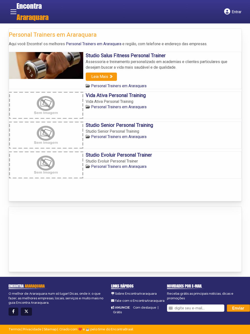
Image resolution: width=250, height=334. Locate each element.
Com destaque (144, 307)
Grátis (117, 312)
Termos (15, 329)
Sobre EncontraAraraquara (136, 293)
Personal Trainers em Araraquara (93, 44)
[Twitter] (26, 312)
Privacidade (32, 329)
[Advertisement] (45, 239)
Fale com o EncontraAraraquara (140, 300)
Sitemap (50, 329)
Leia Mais (99, 76)
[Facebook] (13, 312)
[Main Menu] (13, 12)
